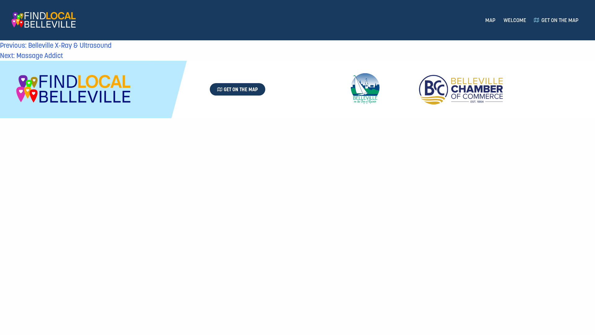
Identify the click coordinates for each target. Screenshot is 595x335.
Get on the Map (560, 20)
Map (490, 20)
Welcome (515, 20)
